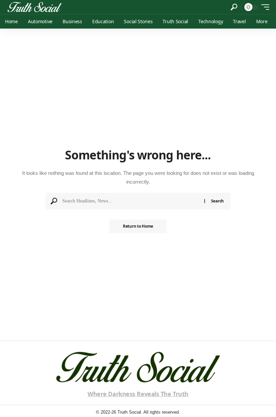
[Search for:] (130, 201)
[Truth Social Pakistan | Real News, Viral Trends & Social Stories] (34, 7)
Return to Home (138, 226)
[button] (234, 7)
